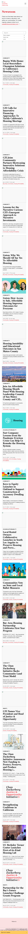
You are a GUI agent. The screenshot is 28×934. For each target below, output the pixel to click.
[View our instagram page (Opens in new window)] (10, 923)
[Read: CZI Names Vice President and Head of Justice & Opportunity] (14, 711)
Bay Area (5, 183)
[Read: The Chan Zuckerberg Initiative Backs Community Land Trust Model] (14, 667)
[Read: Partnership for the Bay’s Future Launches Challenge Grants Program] (14, 888)
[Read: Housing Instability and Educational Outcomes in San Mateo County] (14, 344)
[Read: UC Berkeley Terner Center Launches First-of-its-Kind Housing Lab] (14, 845)
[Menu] (25, 4)
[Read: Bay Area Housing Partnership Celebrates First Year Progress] (14, 623)
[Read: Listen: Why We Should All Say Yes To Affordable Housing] (14, 255)
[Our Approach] (5, 3)
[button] (14, 35)
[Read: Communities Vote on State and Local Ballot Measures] (14, 582)
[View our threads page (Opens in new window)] (13, 923)
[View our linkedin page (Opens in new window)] (17, 923)
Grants (10, 559)
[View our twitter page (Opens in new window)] (20, 923)
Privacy (17, 930)
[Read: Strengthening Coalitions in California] (14, 804)
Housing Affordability (14, 84)
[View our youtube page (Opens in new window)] (24, 923)
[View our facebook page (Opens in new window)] (6, 923)
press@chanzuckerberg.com (10, 24)
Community (5, 84)
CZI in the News (12, 459)
